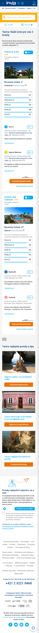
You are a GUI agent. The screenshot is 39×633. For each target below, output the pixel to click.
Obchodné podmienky (10, 555)
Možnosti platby (8, 558)
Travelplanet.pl (20, 617)
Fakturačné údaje (27, 555)
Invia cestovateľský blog (26, 558)
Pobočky (9, 566)
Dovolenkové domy (22, 547)
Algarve (29, 8)
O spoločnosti (19, 566)
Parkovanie (21, 544)
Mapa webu (18, 574)
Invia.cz (5, 617)
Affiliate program (21, 563)
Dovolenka (25, 542)
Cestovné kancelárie (11, 542)
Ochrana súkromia (9, 571)
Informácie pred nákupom (24, 552)
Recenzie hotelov (10, 8)
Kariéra (32, 563)
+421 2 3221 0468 (19, 583)
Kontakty (30, 566)
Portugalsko (21, 8)
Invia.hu (11, 617)
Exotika (13, 544)
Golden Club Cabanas (10, 198)
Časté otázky (7, 552)
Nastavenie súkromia (26, 571)
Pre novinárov (8, 563)
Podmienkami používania (10, 526)
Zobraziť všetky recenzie (24, 186)
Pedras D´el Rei (12, 52)
